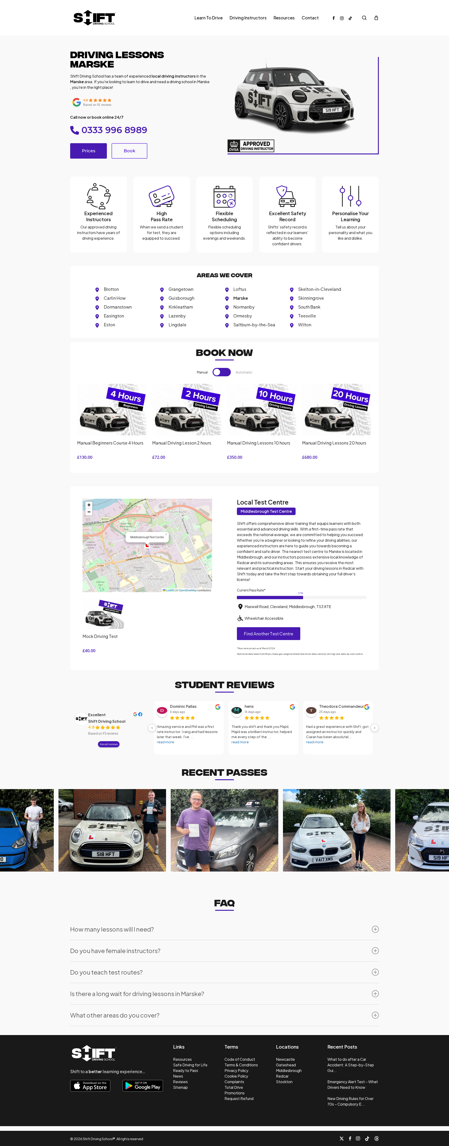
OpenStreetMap (188, 590)
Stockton (284, 1081)
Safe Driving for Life (190, 1064)
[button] (88, 151)
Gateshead (286, 1064)
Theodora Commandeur (341, 706)
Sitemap (180, 1087)
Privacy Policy (236, 1070)
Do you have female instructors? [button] (115, 950)
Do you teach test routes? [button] (106, 972)
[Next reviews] (375, 728)
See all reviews (109, 744)
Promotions (234, 1092)
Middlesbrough (289, 1070)
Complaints (234, 1081)
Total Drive (233, 1087)
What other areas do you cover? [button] (114, 1015)
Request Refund (238, 1098)
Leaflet (170, 590)
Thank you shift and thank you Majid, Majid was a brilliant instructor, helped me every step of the (262, 734)
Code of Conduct (239, 1059)
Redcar (282, 1076)
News (178, 1076)
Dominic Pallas (183, 706)
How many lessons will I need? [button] (112, 929)
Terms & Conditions (241, 1064)
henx (249, 706)
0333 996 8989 (113, 130)
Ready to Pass (185, 1070)
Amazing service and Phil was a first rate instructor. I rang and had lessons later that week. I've (187, 734)
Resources (182, 1059)
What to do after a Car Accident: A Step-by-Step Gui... (350, 1065)
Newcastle (285, 1059)
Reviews (180, 1081)
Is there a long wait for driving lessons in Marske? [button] (137, 993)
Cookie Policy (236, 1076)
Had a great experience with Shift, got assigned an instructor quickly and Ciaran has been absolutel (337, 734)
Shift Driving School (106, 721)
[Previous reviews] (152, 728)
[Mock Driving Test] (103, 613)
